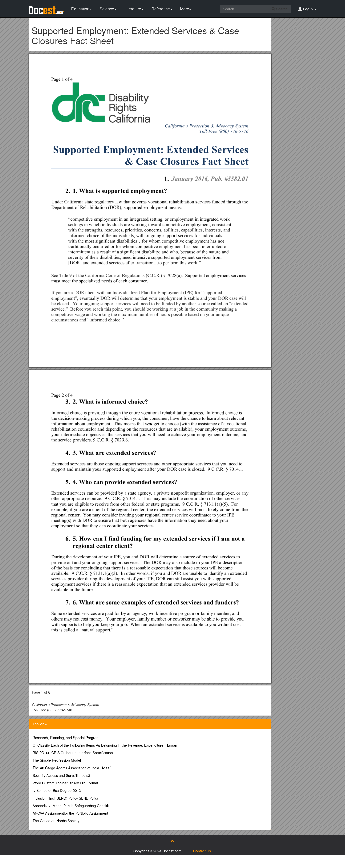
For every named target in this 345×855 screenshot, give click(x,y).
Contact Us (202, 850)
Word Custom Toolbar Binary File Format (65, 782)
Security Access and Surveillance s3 (61, 775)
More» (185, 9)
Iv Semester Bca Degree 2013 (57, 790)
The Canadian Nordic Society (56, 820)
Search (281, 8)
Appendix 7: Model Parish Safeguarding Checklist (72, 805)
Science (107, 9)
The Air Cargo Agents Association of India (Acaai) (72, 767)
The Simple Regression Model (57, 760)
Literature (132, 9)
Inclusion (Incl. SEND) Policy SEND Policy (66, 798)
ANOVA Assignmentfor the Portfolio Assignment (70, 813)
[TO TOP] (172, 840)
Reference (160, 9)
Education (80, 9)
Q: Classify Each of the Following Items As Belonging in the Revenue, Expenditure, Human (105, 745)
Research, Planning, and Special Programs (67, 737)
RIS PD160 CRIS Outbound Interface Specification (73, 752)
